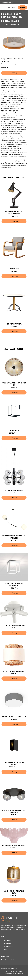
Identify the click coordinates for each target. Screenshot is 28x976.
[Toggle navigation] (3, 7)
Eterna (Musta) (14, 431)
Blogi (5, 949)
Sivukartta (20, 973)
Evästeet (20, 971)
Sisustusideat (7, 943)
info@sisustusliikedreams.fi (7, 2)
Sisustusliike (7, 940)
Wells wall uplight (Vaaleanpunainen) (14, 845)
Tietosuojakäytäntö (10, 973)
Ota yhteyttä (13, 971)
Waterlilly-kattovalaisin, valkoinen (14, 671)
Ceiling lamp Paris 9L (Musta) (14, 490)
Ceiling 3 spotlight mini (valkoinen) (14, 625)
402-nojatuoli (14, 269)
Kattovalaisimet (14, 25)
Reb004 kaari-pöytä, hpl (14, 324)
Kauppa (22, 7)
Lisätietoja (14, 73)
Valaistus (5, 25)
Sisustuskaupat (8, 946)
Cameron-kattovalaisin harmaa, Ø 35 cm (14, 717)
